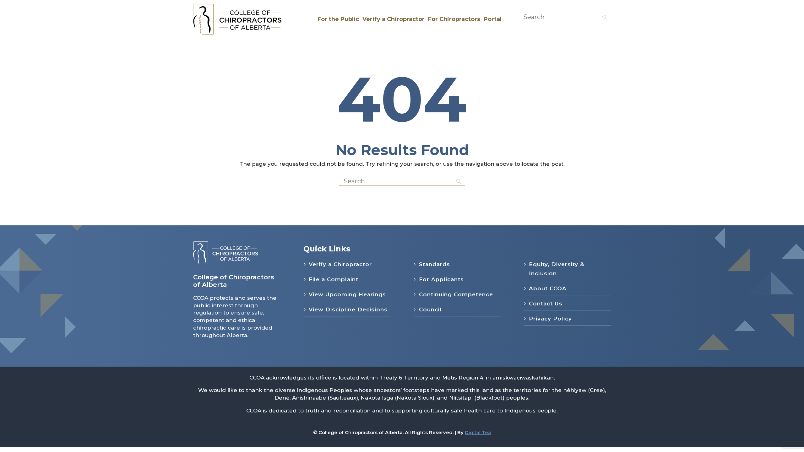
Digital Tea (478, 432)
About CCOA (548, 288)
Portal (493, 19)
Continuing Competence (456, 294)
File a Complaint (333, 279)
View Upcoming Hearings (347, 294)
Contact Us (545, 303)
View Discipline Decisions (348, 309)
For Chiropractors (454, 19)
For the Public (338, 19)
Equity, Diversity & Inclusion (556, 269)
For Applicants (441, 279)
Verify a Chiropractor (393, 19)
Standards (434, 264)
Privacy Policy (550, 318)
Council (430, 309)
